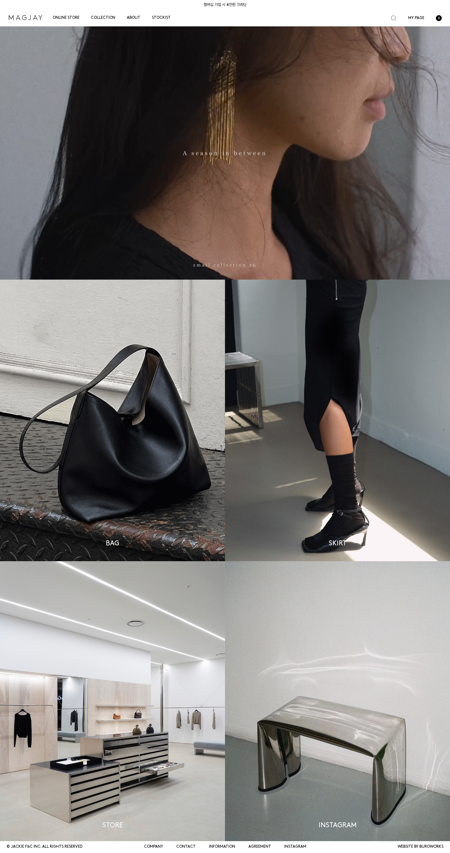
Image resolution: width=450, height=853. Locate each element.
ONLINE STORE (66, 18)
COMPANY (153, 847)
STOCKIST (161, 18)
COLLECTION (103, 18)
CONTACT (186, 847)
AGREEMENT (259, 847)
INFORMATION (222, 847)
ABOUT (133, 18)
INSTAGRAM (295, 847)
